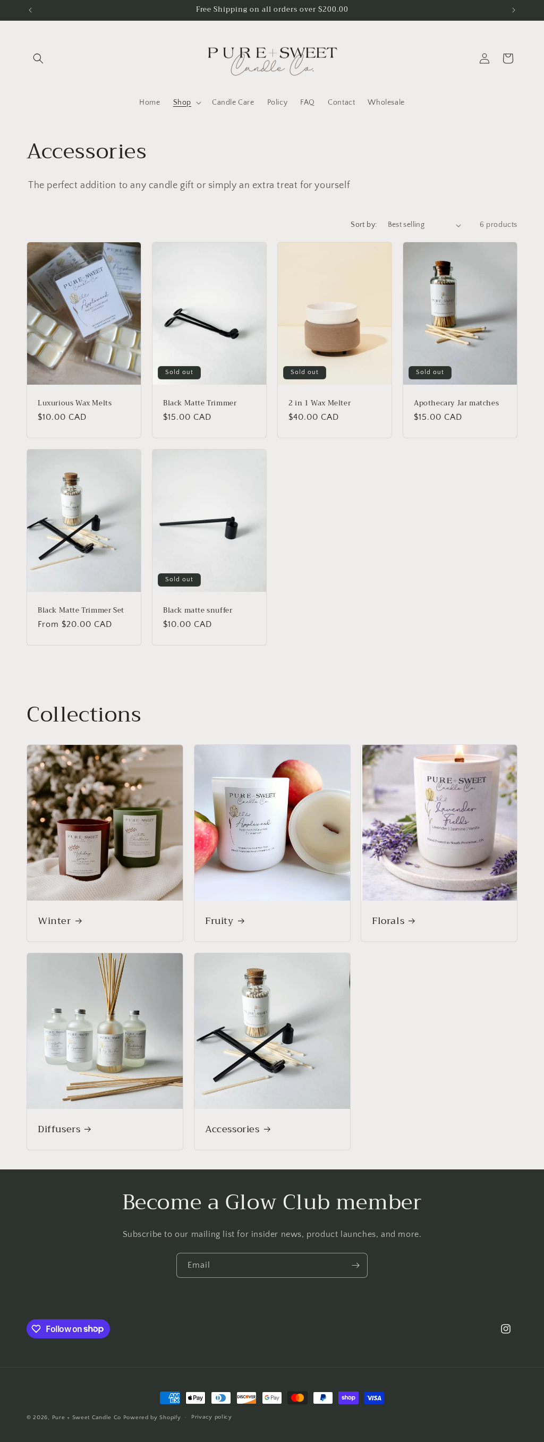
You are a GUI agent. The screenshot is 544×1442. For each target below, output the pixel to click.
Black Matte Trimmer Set (81, 610)
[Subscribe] (355, 1265)
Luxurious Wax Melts (75, 403)
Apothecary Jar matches (456, 403)
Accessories (232, 1129)
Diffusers (59, 1129)
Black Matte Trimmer (199, 403)
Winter (54, 920)
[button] (38, 58)
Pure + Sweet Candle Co (86, 1417)
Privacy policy (211, 1417)
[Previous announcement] (30, 10)
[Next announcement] (513, 10)
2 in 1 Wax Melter (319, 403)
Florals (388, 920)
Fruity (219, 920)
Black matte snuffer (197, 610)
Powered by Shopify (152, 1417)
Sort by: (364, 224)
